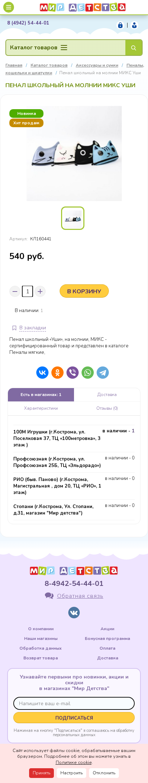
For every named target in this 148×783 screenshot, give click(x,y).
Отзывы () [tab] (107, 408)
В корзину (84, 291)
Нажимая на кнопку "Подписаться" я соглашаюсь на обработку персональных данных (74, 732)
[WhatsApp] (86, 372)
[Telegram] (101, 372)
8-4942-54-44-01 (74, 583)
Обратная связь (80, 596)
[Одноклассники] (55, 372)
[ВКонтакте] (40, 372)
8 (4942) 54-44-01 (28, 23)
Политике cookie (74, 762)
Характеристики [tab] (41, 408)
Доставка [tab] (107, 394)
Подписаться (74, 718)
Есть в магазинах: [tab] (40, 394)
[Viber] (70, 372)
